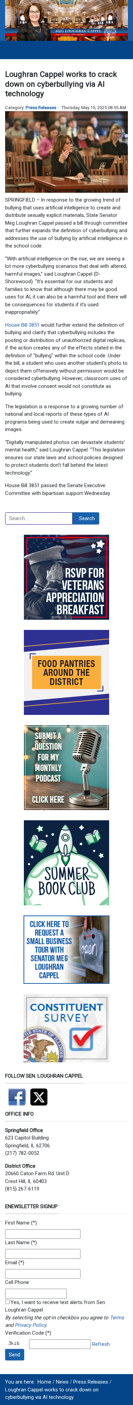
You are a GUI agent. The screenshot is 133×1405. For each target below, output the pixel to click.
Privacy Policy (30, 1325)
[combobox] (39, 518)
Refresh (101, 1344)
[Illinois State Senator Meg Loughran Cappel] (66, 20)
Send (14, 1355)
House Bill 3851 (22, 325)
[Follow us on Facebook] (17, 1094)
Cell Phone (17, 1282)
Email (11, 1263)
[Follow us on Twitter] (40, 1094)
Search (87, 518)
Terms (117, 1318)
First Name (17, 1223)
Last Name (17, 1242)
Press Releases (41, 107)
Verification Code (24, 1333)
